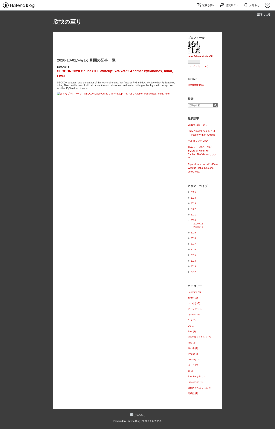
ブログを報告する (152, 421)
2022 (193, 209)
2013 (193, 266)
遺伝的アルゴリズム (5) (199, 387)
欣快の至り (67, 22)
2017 (193, 244)
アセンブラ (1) (195, 309)
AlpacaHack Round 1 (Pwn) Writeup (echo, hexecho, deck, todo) (203, 168)
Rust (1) (192, 331)
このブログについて (198, 66)
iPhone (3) (193, 354)
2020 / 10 (198, 227)
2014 (193, 261)
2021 (193, 214)
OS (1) (191, 326)
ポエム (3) (193, 365)
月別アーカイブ (197, 186)
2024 (193, 197)
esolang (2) (193, 359)
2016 (193, 249)
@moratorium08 (196, 85)
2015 (193, 255)
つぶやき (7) (194, 303)
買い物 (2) (193, 348)
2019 (193, 232)
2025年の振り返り (198, 124)
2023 (193, 203)
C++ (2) (191, 320)
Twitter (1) (193, 297)
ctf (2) (190, 371)
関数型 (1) (193, 393)
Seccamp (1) (194, 292)
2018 (193, 238)
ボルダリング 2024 (198, 140)
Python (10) (194, 314)
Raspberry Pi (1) (196, 376)
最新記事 (193, 118)
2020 (193, 220)
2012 (193, 272)
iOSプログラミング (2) (199, 337)
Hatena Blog (133, 421)
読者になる (264, 14)
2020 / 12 (198, 223)
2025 (193, 192)
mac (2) (191, 342)
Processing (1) (195, 382)
